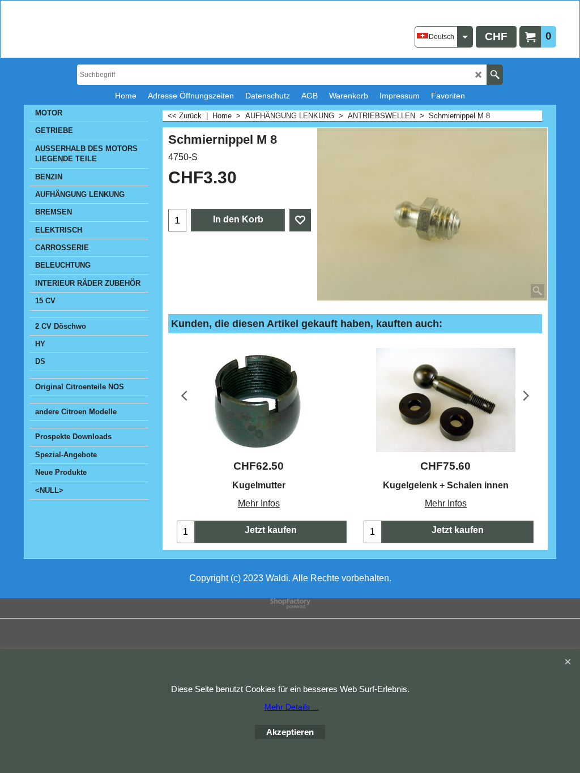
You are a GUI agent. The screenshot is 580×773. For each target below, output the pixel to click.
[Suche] (495, 75)
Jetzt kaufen (271, 530)
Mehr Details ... (292, 706)
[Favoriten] (300, 220)
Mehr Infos (259, 503)
